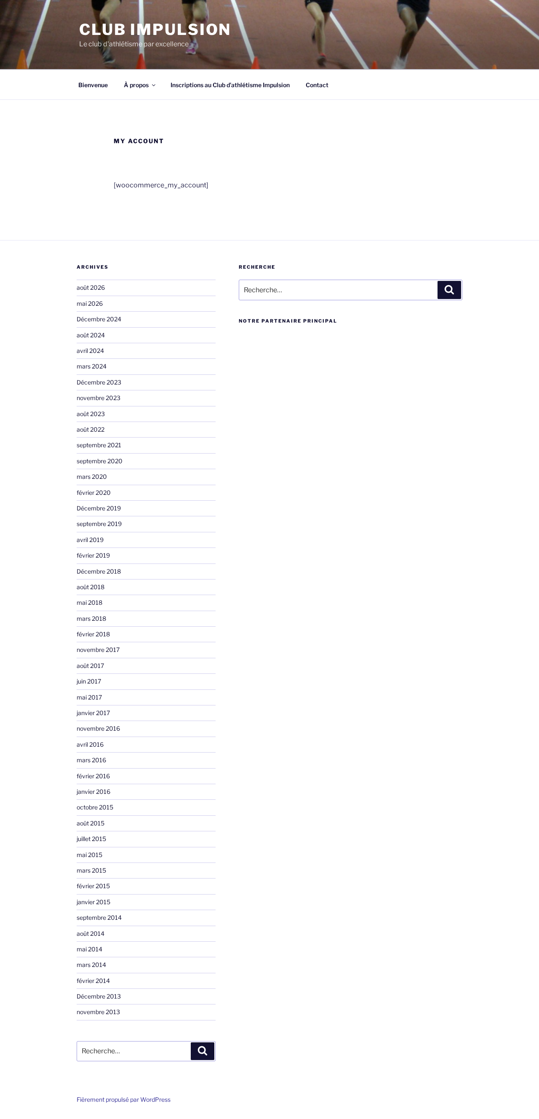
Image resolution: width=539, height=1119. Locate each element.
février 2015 (93, 885)
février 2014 (93, 980)
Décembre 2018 (99, 571)
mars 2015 (91, 870)
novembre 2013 (98, 1011)
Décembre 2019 (99, 508)
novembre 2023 (98, 397)
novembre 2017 (98, 649)
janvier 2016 (93, 791)
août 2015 (90, 823)
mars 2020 (92, 476)
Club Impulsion (155, 29)
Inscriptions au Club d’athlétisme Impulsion (230, 84)
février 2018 (93, 634)
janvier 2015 (93, 901)
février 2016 (93, 776)
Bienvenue (93, 84)
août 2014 (90, 933)
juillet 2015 (91, 838)
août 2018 (90, 586)
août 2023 (91, 413)
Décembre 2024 (99, 319)
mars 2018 (91, 618)
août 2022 (90, 429)
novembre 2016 (98, 728)
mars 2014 (91, 964)
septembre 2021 (99, 445)
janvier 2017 (93, 712)
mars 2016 (91, 760)
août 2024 (91, 335)
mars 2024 (92, 366)
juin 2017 (89, 681)
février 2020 (94, 492)
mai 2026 (90, 303)
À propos (136, 84)
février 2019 (93, 555)
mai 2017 (89, 697)
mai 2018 (89, 602)
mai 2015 (89, 854)
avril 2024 (90, 350)
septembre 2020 (100, 461)
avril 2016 (90, 744)
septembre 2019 (99, 523)
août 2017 (90, 665)
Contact (317, 84)
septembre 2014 (99, 917)
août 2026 (91, 287)
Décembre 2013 (99, 996)
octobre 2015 (95, 807)
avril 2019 (90, 539)
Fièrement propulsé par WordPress (124, 1099)
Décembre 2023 (99, 382)
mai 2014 (89, 949)
